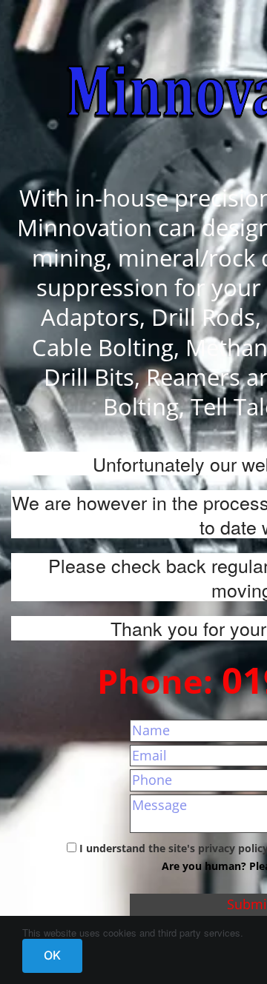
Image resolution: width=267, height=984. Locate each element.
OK (52, 955)
